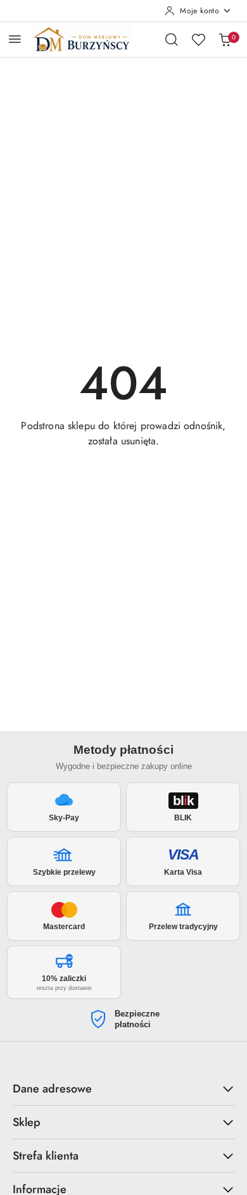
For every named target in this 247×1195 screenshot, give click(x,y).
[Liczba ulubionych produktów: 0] (198, 39)
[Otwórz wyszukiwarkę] (172, 39)
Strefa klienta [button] (46, 1156)
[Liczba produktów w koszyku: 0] (225, 39)
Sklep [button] (27, 1122)
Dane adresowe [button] (52, 1088)
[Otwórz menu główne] (15, 39)
